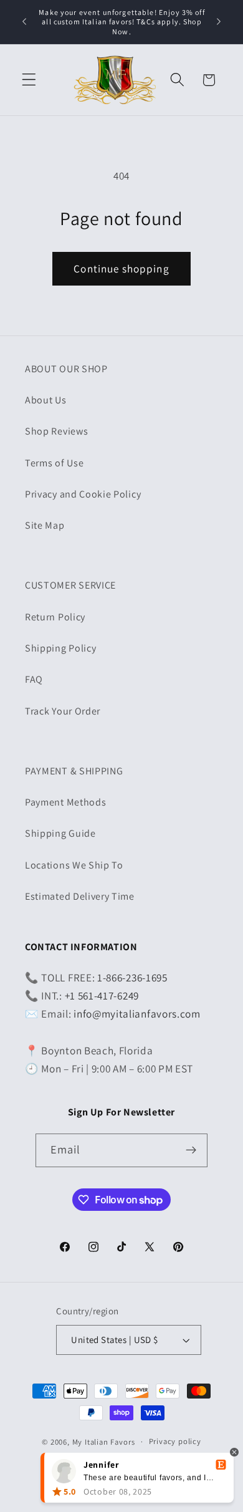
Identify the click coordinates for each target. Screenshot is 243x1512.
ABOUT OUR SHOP (66, 368)
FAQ (34, 679)
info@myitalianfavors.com (137, 1013)
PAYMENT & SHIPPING (74, 771)
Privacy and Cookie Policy (83, 494)
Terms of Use (54, 462)
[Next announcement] (218, 22)
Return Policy (55, 617)
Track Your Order (62, 711)
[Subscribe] (191, 1150)
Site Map (45, 525)
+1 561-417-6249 (102, 995)
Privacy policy (175, 1441)
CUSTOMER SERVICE (70, 585)
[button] (29, 80)
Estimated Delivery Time (80, 896)
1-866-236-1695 (132, 977)
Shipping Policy (60, 648)
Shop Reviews (56, 431)
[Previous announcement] (24, 22)
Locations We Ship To (74, 865)
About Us (46, 400)
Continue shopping (121, 268)
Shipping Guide (60, 833)
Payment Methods (65, 802)
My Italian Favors (103, 1441)
